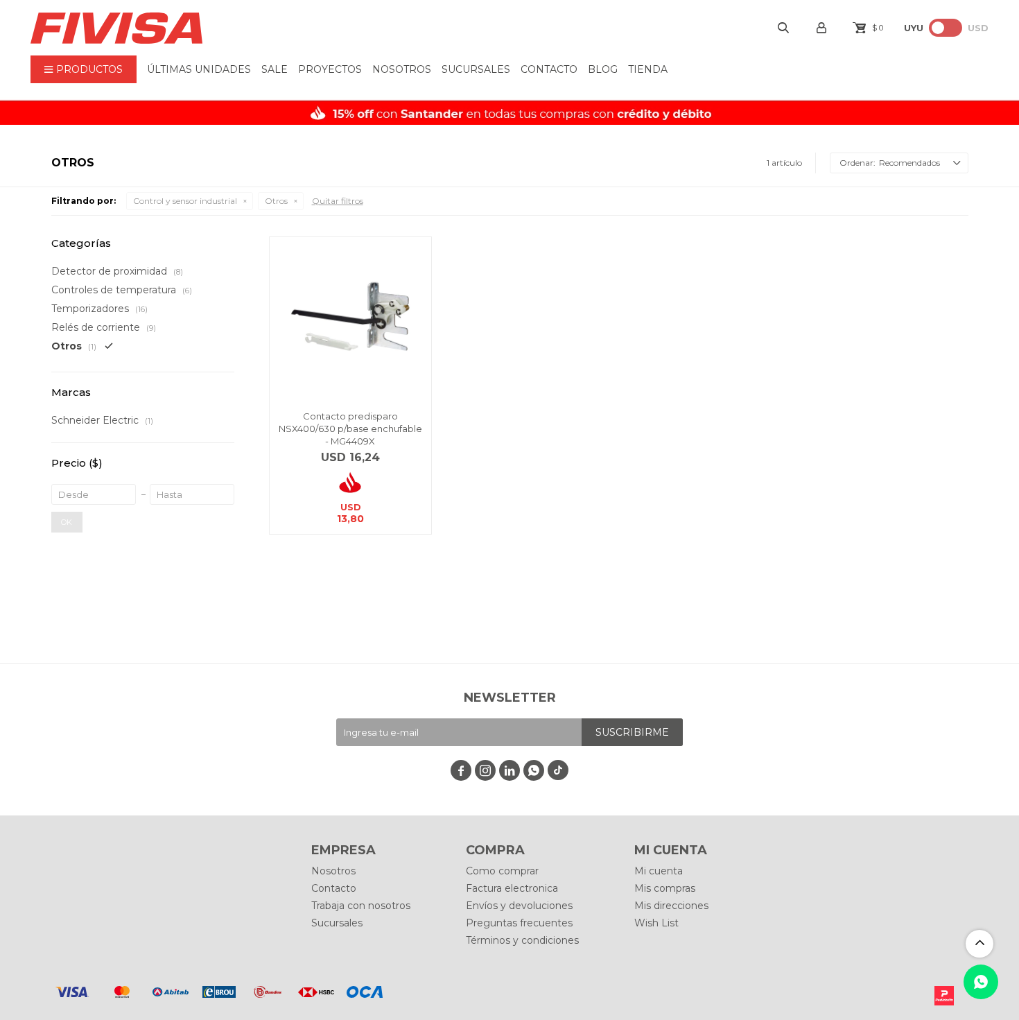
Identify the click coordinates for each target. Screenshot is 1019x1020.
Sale (274, 69)
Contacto (549, 69)
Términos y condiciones (522, 940)
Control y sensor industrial (185, 201)
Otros (276, 201)
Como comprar (502, 871)
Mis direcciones (671, 905)
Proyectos (330, 69)
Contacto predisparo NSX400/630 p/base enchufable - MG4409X (350, 428)
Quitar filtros (337, 201)
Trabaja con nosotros (360, 905)
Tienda (648, 69)
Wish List (656, 923)
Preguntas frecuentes (519, 923)
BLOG (603, 69)
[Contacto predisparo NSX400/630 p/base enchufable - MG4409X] (350, 317)
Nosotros (401, 69)
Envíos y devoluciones (519, 905)
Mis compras (664, 888)
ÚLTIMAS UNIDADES (199, 69)
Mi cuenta (658, 871)
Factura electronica (512, 888)
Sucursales (476, 69)
